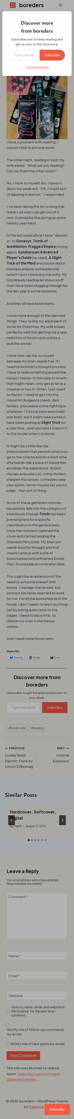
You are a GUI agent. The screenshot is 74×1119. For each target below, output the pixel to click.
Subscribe (52, 55)
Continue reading (37, 67)
